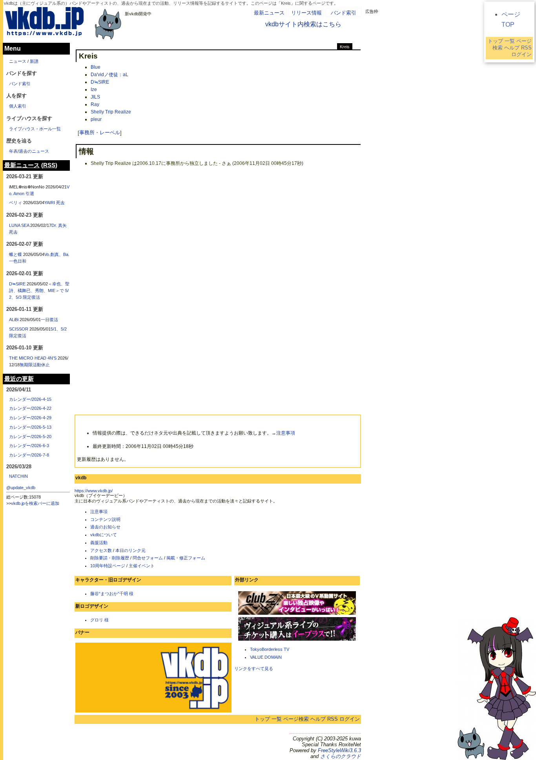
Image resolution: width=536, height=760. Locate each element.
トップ (262, 719)
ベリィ (15, 202)
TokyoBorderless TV (269, 649)
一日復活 (49, 319)
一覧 (277, 719)
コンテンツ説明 (105, 519)
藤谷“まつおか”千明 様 (111, 593)
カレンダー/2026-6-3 (29, 445)
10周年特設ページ (107, 565)
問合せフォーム (148, 557)
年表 (13, 151)
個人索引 (17, 106)
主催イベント (142, 565)
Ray (95, 104)
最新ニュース (269, 13)
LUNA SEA (19, 225)
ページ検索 (296, 719)
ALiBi (13, 319)
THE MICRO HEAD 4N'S (33, 358)
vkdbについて (103, 534)
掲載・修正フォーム (185, 557)
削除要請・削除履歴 (109, 557)
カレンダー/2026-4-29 (30, 417)
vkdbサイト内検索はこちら (303, 24)
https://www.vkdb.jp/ (94, 490)
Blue (95, 67)
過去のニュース (34, 151)
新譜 (34, 61)
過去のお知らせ (105, 526)
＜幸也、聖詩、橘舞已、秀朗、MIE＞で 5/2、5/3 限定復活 (39, 290)
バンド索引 (343, 13)
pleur (96, 119)
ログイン (349, 719)
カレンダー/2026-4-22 (30, 408)
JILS (95, 97)
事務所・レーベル (99, 133)
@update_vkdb (20, 487)
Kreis (345, 46)
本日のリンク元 (130, 550)
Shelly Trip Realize (111, 112)
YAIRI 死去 (54, 202)
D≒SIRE (100, 82)
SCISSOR (18, 329)
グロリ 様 (99, 620)
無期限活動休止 (35, 364)
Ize (94, 89)
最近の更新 (19, 379)
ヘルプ (318, 719)
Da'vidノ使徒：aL (109, 74)
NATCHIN (18, 476)
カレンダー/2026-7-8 (29, 455)
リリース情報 (306, 13)
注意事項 (285, 433)
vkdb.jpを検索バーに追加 (35, 503)
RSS (332, 719)
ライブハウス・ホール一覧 (35, 128)
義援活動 (99, 542)
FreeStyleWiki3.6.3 (339, 750)
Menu (12, 48)
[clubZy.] (297, 614)
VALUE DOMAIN (266, 657)
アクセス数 (101, 550)
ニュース (17, 61)
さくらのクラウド (340, 756)
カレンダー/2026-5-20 (30, 436)
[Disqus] (218, 270)
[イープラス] (297, 640)
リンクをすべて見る (253, 668)
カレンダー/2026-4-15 (30, 399)
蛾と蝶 (15, 254)
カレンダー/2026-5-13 (30, 427)
